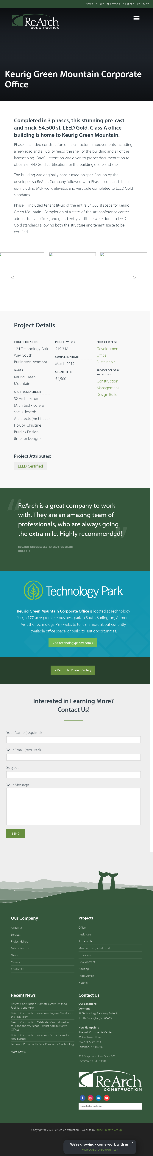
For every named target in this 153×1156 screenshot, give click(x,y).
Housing (84, 978)
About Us (16, 936)
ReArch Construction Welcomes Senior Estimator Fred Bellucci (40, 1045)
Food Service (86, 984)
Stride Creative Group (109, 1139)
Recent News (23, 1004)
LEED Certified (30, 466)
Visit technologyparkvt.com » (73, 652)
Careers (128, 4)
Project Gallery (19, 950)
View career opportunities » (100, 1149)
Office (102, 355)
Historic (83, 991)
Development (108, 348)
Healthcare (85, 943)
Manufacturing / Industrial (94, 957)
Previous (12, 277)
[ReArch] (35, 29)
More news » (18, 1061)
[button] (136, 18)
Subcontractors (108, 4)
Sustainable (106, 361)
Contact (143, 4)
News (89, 4)
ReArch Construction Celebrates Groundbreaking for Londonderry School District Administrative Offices (41, 1034)
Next (134, 277)
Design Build (107, 394)
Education (85, 964)
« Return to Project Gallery (73, 679)
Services (16, 943)
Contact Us (17, 978)
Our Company (24, 927)
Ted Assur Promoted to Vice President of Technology (42, 1053)
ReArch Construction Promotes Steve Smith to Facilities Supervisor (39, 1014)
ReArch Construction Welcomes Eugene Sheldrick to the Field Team (42, 1023)
